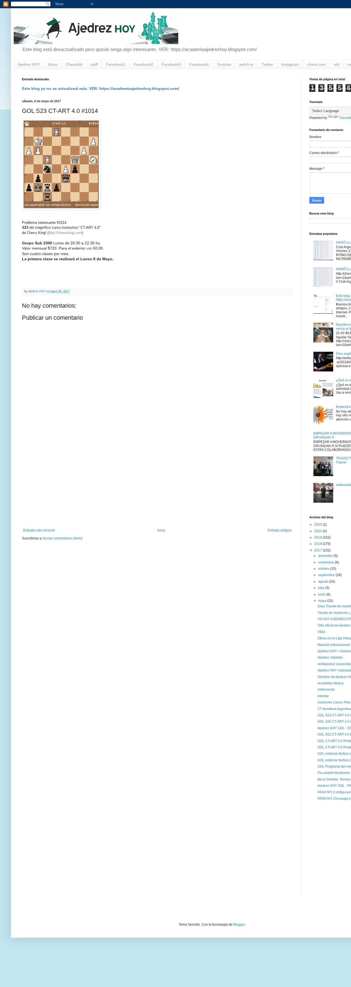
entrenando (326, 689)
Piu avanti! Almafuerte (334, 773)
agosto (323, 581)
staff (94, 64)
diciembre (326, 556)
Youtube (224, 64)
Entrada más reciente (39, 530)
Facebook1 (116, 64)
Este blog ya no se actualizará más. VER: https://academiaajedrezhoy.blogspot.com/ (100, 88)
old (336, 64)
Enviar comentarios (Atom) (63, 538)
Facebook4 (199, 64)
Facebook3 (171, 64)
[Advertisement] (157, 483)
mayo (322, 601)
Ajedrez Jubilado (330, 657)
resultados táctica (331, 683)
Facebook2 (143, 64)
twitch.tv (246, 64)
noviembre (326, 562)
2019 (318, 537)
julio (321, 588)
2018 (318, 544)
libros (53, 64)
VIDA (321, 632)
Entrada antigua (279, 530)
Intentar (323, 696)
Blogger (239, 924)
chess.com (316, 64)
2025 (318, 525)
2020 (318, 531)
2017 (318, 550)
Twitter (267, 64)
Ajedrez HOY (29, 64)
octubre (324, 569)
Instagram (290, 64)
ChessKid (74, 64)
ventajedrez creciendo (334, 664)
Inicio (161, 530)
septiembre (327, 575)
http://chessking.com (65, 233)
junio (322, 594)
